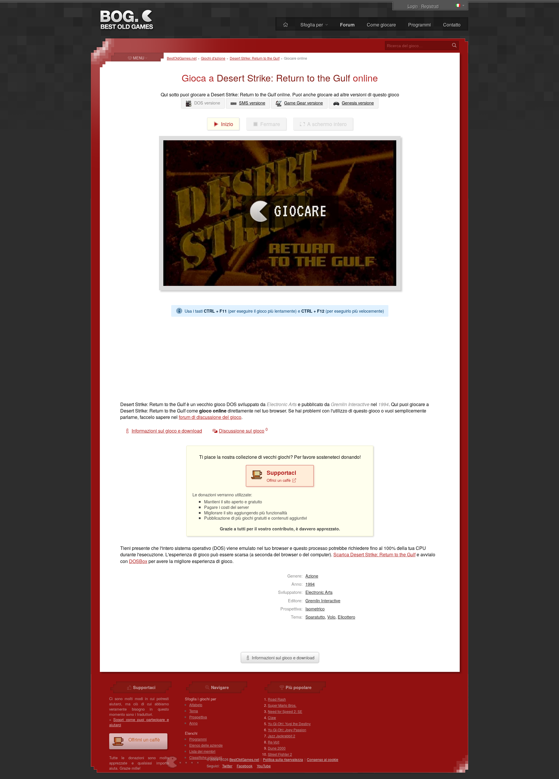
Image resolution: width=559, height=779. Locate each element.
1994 (310, 584)
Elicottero (346, 617)
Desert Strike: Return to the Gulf (255, 58)
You (264, 765)
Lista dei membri (202, 751)
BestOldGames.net (182, 58)
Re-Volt (273, 741)
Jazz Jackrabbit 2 (281, 735)
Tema (193, 710)
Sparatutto (315, 617)
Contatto (452, 24)
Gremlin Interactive (322, 600)
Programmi (419, 24)
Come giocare (381, 24)
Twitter (227, 765)
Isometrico (315, 609)
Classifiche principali (205, 757)
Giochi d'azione (213, 58)
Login (413, 6)
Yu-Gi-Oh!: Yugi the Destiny (289, 723)
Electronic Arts (318, 592)
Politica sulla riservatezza (283, 759)
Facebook (244, 765)
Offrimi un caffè (144, 739)
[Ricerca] (454, 45)
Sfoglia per (312, 24)
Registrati (430, 6)
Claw (272, 717)
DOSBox (138, 561)
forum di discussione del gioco (210, 417)
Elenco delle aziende (206, 745)
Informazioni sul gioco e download (282, 657)
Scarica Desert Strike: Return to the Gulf (374, 554)
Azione (311, 576)
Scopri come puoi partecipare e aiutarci (139, 722)
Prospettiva (198, 716)
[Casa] (285, 24)
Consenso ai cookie (322, 759)
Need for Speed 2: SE (285, 711)
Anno (193, 722)
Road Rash (277, 699)
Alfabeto (195, 704)
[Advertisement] (277, 357)
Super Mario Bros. (282, 705)
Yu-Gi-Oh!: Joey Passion (287, 729)
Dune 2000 (277, 748)
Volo (331, 617)
